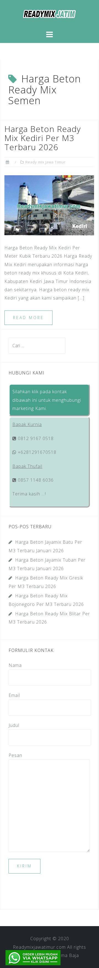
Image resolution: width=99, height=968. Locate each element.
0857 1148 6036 (35, 480)
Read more (28, 317)
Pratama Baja (64, 955)
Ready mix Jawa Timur (45, 162)
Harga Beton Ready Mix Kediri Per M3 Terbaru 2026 (42, 138)
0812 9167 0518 (35, 438)
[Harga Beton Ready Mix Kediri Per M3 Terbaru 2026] (49, 205)
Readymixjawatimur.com (39, 947)
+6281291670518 (36, 452)
